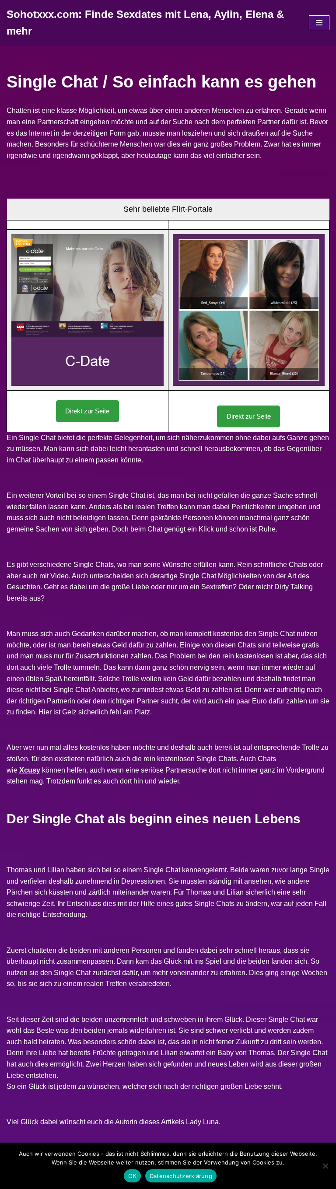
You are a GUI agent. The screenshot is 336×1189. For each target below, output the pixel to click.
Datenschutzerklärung (181, 1175)
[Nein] (325, 1165)
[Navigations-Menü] (319, 22)
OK (132, 1175)
